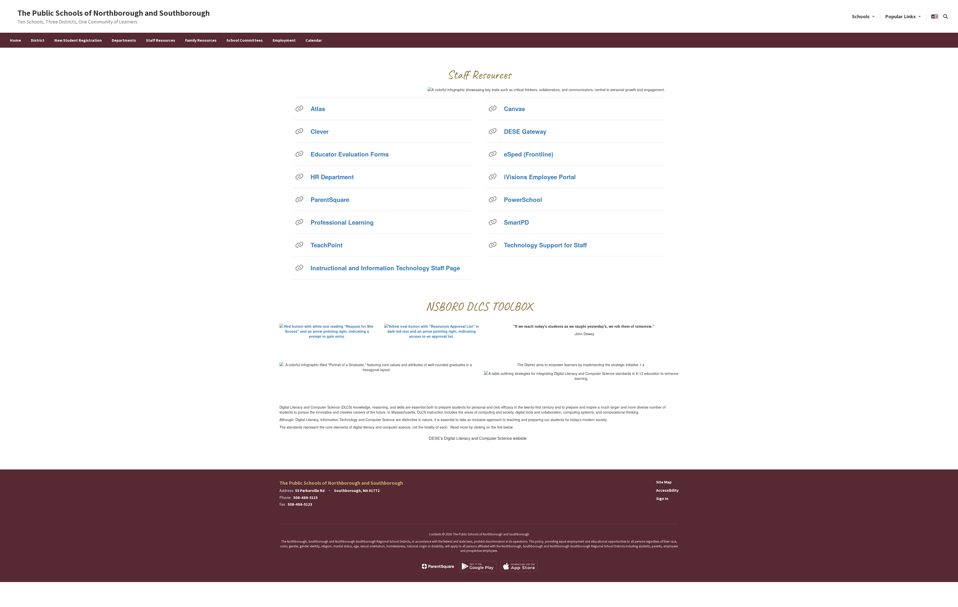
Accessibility (667, 490)
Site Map (664, 482)
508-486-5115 (305, 497)
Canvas (514, 108)
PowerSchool (523, 199)
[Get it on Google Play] (477, 566)
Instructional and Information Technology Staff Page (385, 268)
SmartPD (516, 222)
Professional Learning (342, 222)
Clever (320, 131)
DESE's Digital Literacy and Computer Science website (478, 438)
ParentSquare (330, 199)
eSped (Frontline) (528, 154)
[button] (863, 16)
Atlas (318, 108)
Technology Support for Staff (545, 245)
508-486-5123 (300, 504)
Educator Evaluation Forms (350, 154)
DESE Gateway (525, 131)
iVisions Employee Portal (540, 176)
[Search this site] (945, 16)
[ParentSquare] (438, 566)
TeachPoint (327, 245)
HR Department (332, 176)
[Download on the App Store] (519, 566)
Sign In (662, 498)
